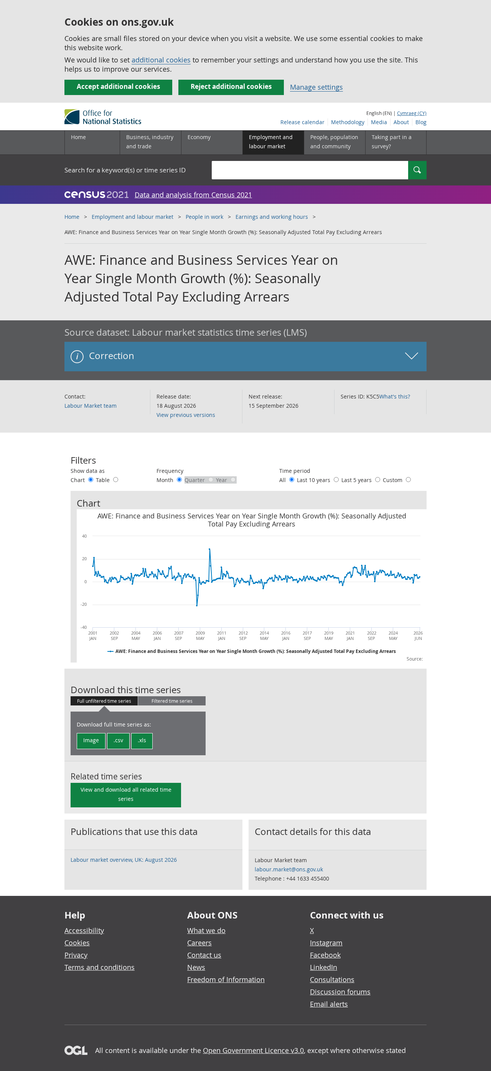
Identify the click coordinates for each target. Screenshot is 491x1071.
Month (166, 480)
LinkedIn (323, 967)
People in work (204, 216)
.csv (118, 740)
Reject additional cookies (231, 86)
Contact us (204, 954)
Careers (199, 942)
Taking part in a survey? (392, 141)
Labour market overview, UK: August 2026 (124, 859)
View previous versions (186, 414)
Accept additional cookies (118, 86)
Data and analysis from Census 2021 (193, 194)
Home (78, 137)
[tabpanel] (138, 733)
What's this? (394, 396)
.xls (142, 740)
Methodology (347, 122)
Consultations (332, 979)
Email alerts (329, 1004)
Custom (393, 480)
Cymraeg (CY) (412, 113)
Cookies (77, 942)
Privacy (75, 954)
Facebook (325, 954)
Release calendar (302, 122)
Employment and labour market (132, 216)
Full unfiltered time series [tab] (104, 701)
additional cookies (161, 59)
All (283, 480)
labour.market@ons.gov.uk (289, 869)
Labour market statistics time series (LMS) (219, 332)
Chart (78, 480)
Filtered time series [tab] (172, 701)
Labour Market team (90, 405)
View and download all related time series (126, 794)
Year (222, 480)
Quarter (195, 480)
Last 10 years (314, 480)
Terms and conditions (99, 967)
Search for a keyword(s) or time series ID (125, 170)
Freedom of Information (226, 979)
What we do (206, 930)
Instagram (326, 942)
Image (91, 740)
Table (103, 480)
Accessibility (84, 930)
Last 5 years (357, 480)
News (196, 967)
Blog (421, 122)
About (401, 122)
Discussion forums (340, 991)
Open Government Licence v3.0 (253, 1050)
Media (379, 122)
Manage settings (316, 87)
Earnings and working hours (272, 216)
